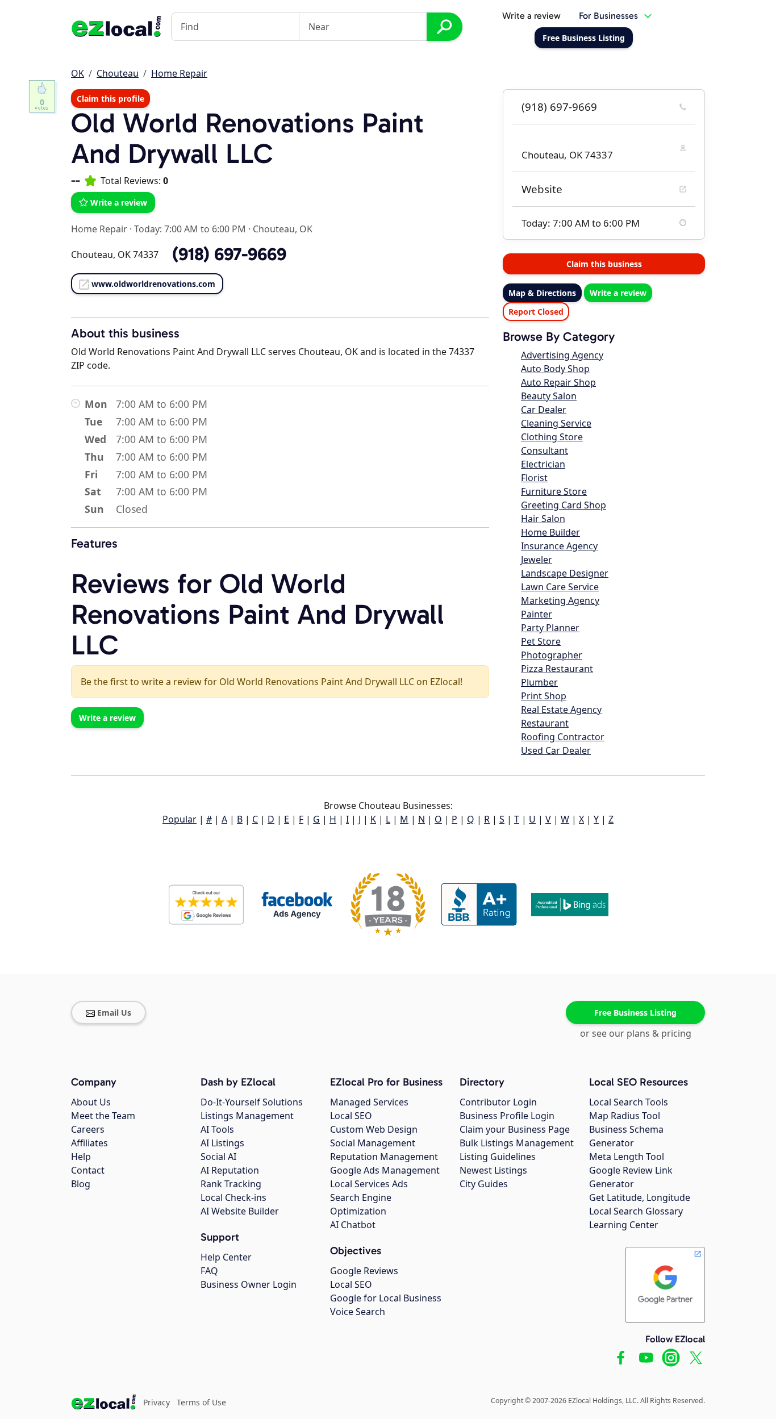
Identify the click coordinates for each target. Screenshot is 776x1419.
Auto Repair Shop (558, 382)
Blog (80, 1184)
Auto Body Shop (555, 368)
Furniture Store (554, 491)
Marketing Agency (560, 600)
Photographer (551, 655)
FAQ (209, 1270)
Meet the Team (103, 1115)
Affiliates (89, 1143)
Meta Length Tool (626, 1156)
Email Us (114, 1012)
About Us (91, 1102)
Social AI (218, 1156)
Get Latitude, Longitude (639, 1197)
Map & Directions (542, 292)
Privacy (156, 1402)
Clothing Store (552, 437)
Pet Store (541, 641)
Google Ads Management (385, 1170)
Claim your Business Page (515, 1129)
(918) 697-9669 (559, 106)
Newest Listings (493, 1170)
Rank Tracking (231, 1184)
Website (541, 189)
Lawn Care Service (560, 587)
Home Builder (550, 532)
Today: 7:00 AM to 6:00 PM (190, 229)
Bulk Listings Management (517, 1143)
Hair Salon (543, 518)
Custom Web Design (374, 1129)
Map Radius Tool (624, 1115)
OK (77, 73)
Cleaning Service (556, 423)
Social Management (372, 1143)
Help (81, 1156)
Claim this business (604, 263)
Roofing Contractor (562, 737)
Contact (88, 1170)
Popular (179, 819)
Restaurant (545, 723)
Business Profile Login (507, 1115)
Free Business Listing (635, 1012)
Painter (536, 614)
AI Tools (217, 1129)
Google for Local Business (385, 1298)
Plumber (539, 682)
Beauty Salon (549, 396)
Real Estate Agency (561, 709)
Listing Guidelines (498, 1156)
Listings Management (247, 1115)
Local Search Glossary (636, 1211)
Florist (534, 477)
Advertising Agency (562, 355)
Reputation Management (384, 1156)
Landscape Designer (564, 573)
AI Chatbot (353, 1224)
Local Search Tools (628, 1102)
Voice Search (357, 1311)
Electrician (543, 464)
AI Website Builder (240, 1211)
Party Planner (550, 627)
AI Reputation (230, 1170)
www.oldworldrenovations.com (153, 283)
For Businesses (608, 15)
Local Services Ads (369, 1184)
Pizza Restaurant (557, 668)
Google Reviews (364, 1270)
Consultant (544, 450)
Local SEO (351, 1115)
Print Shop (543, 696)
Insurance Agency (559, 546)
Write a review (531, 15)
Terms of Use (201, 1402)
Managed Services (369, 1102)
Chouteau (118, 73)
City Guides (484, 1184)
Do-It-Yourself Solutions (252, 1102)
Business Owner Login (249, 1284)
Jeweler (536, 559)
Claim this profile (110, 98)
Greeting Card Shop (563, 505)
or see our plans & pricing (635, 1033)
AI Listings (222, 1143)
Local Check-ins (233, 1197)
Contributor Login (498, 1102)
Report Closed (536, 311)
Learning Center (623, 1224)
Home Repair (179, 73)
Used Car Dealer (556, 750)
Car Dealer (543, 409)
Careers (88, 1129)
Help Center (226, 1257)
